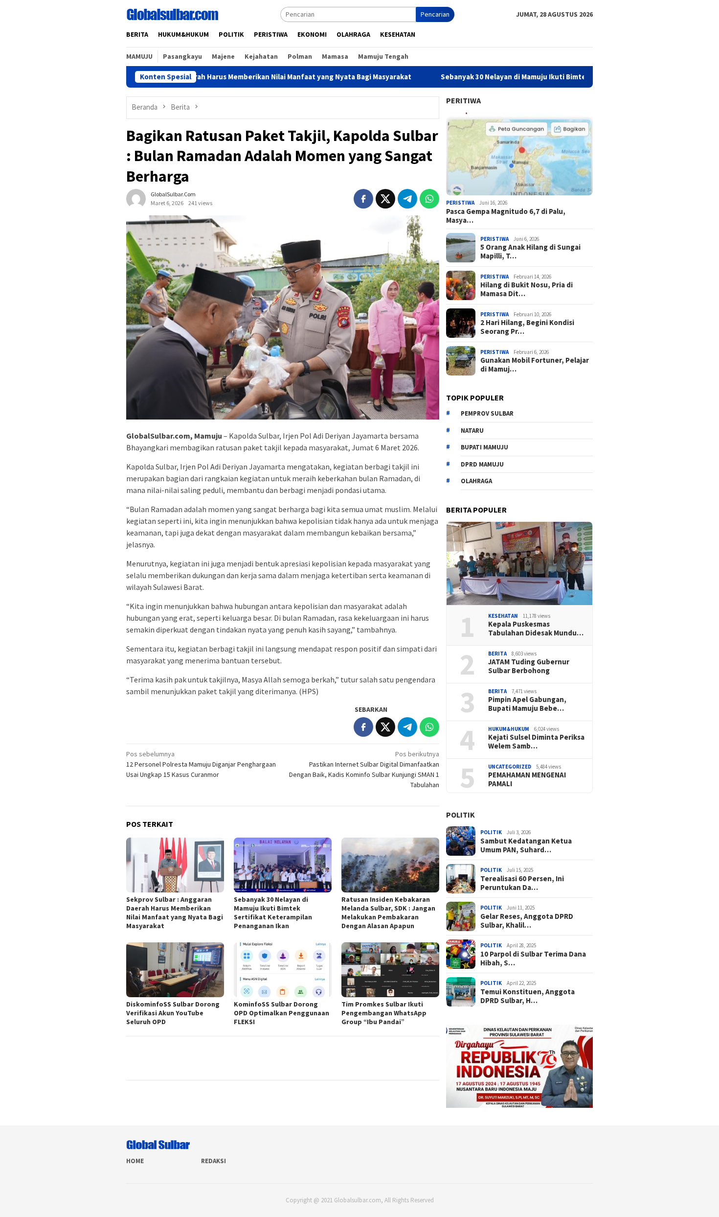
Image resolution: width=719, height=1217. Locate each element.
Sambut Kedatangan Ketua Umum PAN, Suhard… (526, 845)
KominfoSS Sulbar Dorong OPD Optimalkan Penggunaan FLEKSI (281, 1013)
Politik (460, 814)
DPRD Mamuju (482, 464)
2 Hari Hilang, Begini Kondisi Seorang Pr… (527, 327)
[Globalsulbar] (172, 13)
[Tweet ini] (385, 199)
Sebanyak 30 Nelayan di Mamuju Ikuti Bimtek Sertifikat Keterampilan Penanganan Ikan (533, 76)
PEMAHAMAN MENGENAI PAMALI (527, 779)
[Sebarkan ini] (363, 199)
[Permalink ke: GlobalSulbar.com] (136, 198)
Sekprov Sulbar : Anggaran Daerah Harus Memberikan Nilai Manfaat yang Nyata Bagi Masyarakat (198, 76)
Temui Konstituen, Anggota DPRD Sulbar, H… (527, 996)
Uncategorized (509, 766)
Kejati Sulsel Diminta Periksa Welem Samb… (536, 741)
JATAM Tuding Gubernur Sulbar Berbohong (528, 666)
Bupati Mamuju (484, 447)
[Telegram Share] (407, 199)
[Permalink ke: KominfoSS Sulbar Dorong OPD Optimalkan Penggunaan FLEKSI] (283, 969)
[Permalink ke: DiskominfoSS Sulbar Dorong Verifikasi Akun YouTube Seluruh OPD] (175, 969)
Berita (497, 653)
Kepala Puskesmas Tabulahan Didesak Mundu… (536, 628)
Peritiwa (463, 100)
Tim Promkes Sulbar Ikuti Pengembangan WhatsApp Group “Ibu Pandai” (384, 1013)
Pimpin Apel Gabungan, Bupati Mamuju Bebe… (527, 704)
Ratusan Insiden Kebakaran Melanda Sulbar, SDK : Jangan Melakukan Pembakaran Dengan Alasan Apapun (388, 912)
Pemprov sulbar (487, 413)
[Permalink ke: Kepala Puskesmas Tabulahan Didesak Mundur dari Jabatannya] (519, 563)
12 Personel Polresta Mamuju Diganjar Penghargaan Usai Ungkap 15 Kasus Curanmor (201, 764)
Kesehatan (503, 615)
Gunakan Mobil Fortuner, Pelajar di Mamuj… (534, 365)
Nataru (472, 430)
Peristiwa (460, 202)
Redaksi (213, 1161)
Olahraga (476, 481)
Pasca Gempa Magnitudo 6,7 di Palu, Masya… (505, 216)
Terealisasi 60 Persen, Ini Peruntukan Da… (522, 883)
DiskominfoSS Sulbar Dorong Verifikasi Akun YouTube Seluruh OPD (173, 1013)
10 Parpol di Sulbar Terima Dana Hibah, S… (533, 958)
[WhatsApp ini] (429, 199)
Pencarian (435, 14)
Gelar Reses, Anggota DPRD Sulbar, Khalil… (526, 921)
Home (135, 1161)
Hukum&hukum (508, 729)
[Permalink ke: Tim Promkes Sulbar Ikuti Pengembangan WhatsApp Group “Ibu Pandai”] (390, 969)
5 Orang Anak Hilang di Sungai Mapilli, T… (530, 251)
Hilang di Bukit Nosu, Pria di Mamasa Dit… (526, 289)
